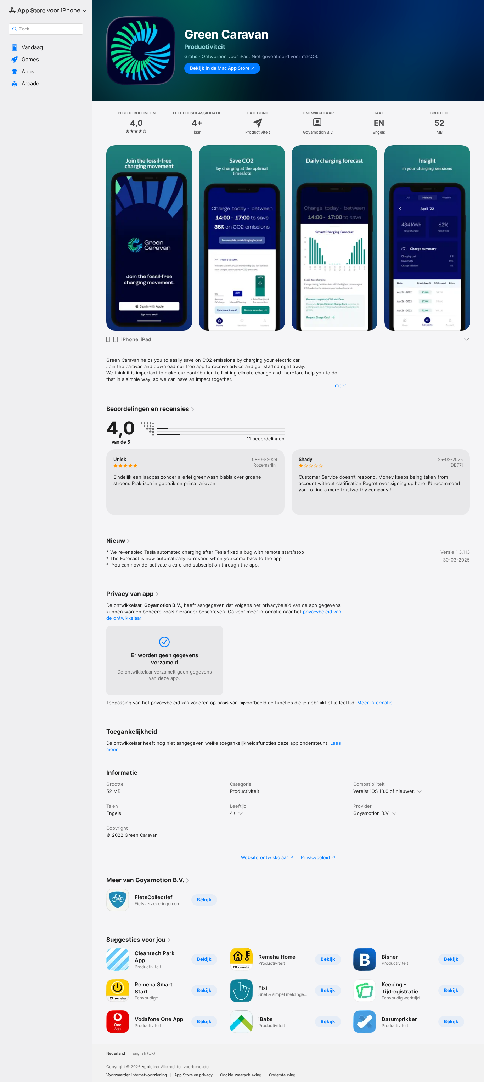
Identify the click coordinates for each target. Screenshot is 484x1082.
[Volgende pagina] (477, 237)
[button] (46, 47)
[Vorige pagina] (99, 237)
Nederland (115, 1053)
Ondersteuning (282, 1075)
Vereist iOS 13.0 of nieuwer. (384, 791)
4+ (233, 813)
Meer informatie (375, 702)
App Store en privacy (193, 1075)
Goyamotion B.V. (371, 813)
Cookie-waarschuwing (240, 1075)
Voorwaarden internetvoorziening (136, 1075)
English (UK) (144, 1053)
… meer (338, 385)
